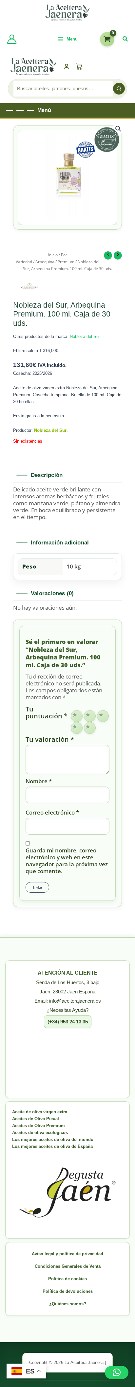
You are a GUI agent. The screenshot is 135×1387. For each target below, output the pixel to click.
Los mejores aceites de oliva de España (52, 1146)
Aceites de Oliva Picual (35, 1118)
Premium (66, 261)
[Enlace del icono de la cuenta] (12, 39)
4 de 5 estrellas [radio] (77, 728)
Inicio (53, 254)
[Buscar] (119, 89)
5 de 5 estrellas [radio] (90, 728)
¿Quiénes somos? (67, 1303)
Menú (44, 110)
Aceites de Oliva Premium (38, 1125)
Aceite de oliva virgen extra (39, 1111)
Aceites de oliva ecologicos (40, 1132)
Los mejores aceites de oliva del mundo (52, 1139)
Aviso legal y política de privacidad (67, 1253)
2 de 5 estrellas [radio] (90, 716)
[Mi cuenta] (66, 66)
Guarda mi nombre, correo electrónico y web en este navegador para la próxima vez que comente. (67, 860)
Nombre (39, 781)
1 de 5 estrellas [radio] (77, 716)
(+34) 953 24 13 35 (68, 1021)
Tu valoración (50, 739)
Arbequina (44, 261)
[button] (125, 39)
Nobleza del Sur (85, 336)
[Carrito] (80, 66)
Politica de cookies (67, 1278)
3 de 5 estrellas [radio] (103, 716)
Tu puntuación (47, 713)
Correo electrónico (52, 812)
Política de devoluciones (68, 1291)
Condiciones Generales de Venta (68, 1266)
